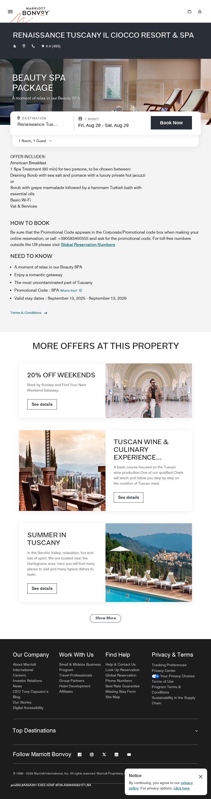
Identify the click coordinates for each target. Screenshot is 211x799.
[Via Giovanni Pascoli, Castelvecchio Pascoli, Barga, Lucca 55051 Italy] (24, 46)
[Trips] (189, 11)
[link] (173, 676)
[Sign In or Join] (200, 11)
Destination (46, 118)
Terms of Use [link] (163, 681)
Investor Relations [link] (27, 681)
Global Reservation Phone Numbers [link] (121, 678)
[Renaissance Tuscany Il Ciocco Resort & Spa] (14, 46)
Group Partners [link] (71, 681)
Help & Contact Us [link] (121, 664)
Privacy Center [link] (164, 670)
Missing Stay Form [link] (121, 691)
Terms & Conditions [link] (25, 313)
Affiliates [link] (66, 691)
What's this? (69, 290)
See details (42, 404)
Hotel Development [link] (74, 686)
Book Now (171, 122)
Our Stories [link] (22, 702)
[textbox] (44, 126)
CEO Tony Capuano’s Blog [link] (30, 694)
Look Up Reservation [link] (122, 670)
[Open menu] (10, 11)
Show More (105, 618)
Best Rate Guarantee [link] (123, 686)
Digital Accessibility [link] (28, 708)
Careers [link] (19, 675)
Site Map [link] (113, 697)
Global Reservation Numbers (88, 244)
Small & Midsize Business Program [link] (80, 667)
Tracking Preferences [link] (169, 665)
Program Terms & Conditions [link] (166, 689)
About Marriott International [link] (24, 667)
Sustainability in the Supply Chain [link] (173, 700)
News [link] (17, 686)
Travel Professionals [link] (75, 675)
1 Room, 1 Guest (32, 141)
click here (182, 788)
